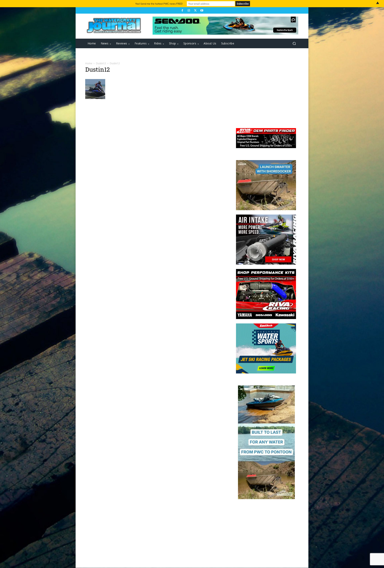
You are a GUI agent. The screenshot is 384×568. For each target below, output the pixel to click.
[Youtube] (201, 10)
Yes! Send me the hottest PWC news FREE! (159, 3)
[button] (294, 43)
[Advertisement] (264, 92)
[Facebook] (182, 10)
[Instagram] (189, 10)
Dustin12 (101, 63)
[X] (195, 10)
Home (88, 63)
